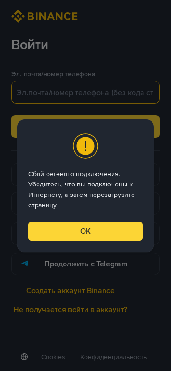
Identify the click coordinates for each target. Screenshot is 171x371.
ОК (85, 231)
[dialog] (85, 185)
